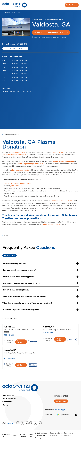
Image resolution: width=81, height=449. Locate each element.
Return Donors (9, 398)
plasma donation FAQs (52, 224)
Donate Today (61, 401)
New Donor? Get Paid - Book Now (50, 32)
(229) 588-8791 (16, 186)
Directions (33, 342)
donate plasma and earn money (14, 155)
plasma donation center (20, 170)
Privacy (15, 435)
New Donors (8, 395)
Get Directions (14, 48)
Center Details (19, 341)
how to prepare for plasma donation (31, 164)
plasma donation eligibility (63, 161)
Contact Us (7, 402)
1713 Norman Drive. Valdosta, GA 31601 (18, 183)
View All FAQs (9, 255)
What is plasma (58, 152)
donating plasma (18, 152)
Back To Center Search (12, 13)
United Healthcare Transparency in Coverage (41, 435)
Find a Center (71, 5)
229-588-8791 (21, 44)
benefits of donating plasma (62, 201)
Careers (5, 405)
